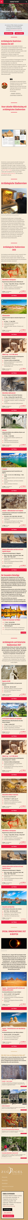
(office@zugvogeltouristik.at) (8, 173)
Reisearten (5, 1180)
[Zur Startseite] (14, 1170)
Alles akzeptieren (8, 1216)
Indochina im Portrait (7, 1186)
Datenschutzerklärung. (16, 30)
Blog (3, 1189)
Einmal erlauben (8, 33)
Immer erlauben (19, 33)
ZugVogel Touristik (14, 1)
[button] (1, 1)
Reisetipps (5, 1183)
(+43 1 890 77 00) (7, 170)
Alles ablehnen (7, 1212)
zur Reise (14, 295)
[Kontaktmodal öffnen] (26, 2)
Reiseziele (4, 1177)
